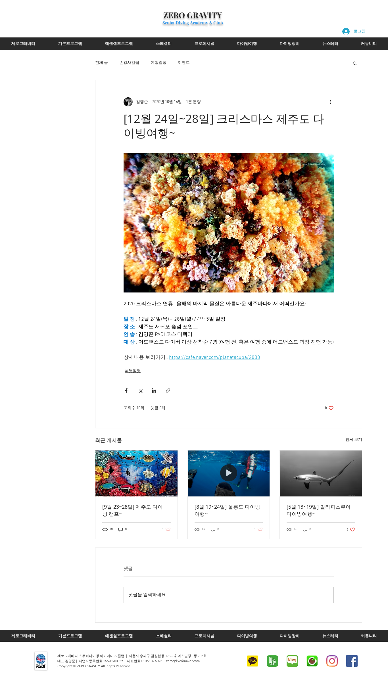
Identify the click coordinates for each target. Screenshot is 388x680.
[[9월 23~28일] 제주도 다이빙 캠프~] (136, 473)
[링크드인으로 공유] (154, 390)
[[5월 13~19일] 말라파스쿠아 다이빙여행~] (321, 473)
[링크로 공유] (168, 390)
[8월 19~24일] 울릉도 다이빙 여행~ (227, 510)
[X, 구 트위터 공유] (140, 390)
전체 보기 (353, 439)
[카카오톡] (252, 661)
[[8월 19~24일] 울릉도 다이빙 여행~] (229, 473)
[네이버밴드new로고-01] (272, 661)
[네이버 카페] (312, 661)
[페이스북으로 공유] (126, 390)
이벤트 (184, 62)
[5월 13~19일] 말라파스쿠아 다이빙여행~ (319, 510)
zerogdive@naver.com (183, 661)
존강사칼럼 (129, 62)
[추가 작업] (330, 101)
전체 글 (101, 62)
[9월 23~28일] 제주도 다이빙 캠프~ (132, 510)
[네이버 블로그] (292, 661)
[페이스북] (352, 661)
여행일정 (158, 62)
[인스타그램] (332, 661)
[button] (355, 63)
